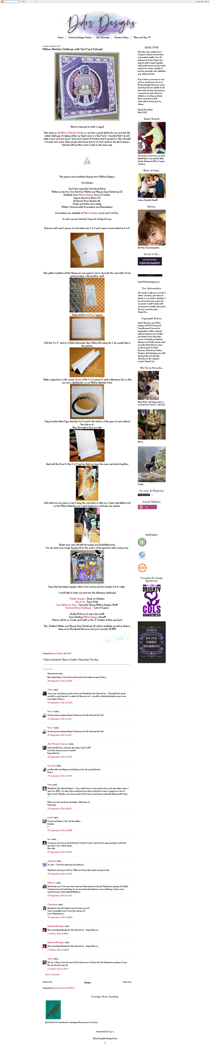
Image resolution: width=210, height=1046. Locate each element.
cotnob (50, 817)
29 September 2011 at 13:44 (59, 776)
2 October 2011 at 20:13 (57, 969)
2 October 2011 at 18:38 (57, 950)
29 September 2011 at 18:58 (59, 830)
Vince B (50, 711)
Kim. (49, 839)
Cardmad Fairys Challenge (78, 607)
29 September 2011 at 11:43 (59, 719)
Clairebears (52, 904)
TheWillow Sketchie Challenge (72, 132)
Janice (50, 958)
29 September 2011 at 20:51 (59, 874)
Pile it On (80, 601)
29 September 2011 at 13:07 (59, 757)
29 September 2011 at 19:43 (59, 852)
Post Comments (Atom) (64, 988)
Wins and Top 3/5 (142, 37)
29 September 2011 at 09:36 (59, 702)
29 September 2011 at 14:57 (59, 808)
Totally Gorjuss (77, 598)
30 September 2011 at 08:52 (60, 917)
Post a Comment (52, 974)
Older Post (127, 982)
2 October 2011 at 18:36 (57, 933)
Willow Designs (86, 194)
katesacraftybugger (55, 926)
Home (61, 37)
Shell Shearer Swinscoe (58, 744)
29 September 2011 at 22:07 (59, 895)
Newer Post (47, 982)
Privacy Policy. (122, 37)
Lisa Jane (51, 765)
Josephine (51, 861)
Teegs (49, 784)
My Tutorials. (102, 37)
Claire (50, 689)
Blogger (110, 1031)
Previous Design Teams (80, 37)
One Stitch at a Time (67, 605)
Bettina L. (51, 882)
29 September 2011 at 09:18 (59, 681)
